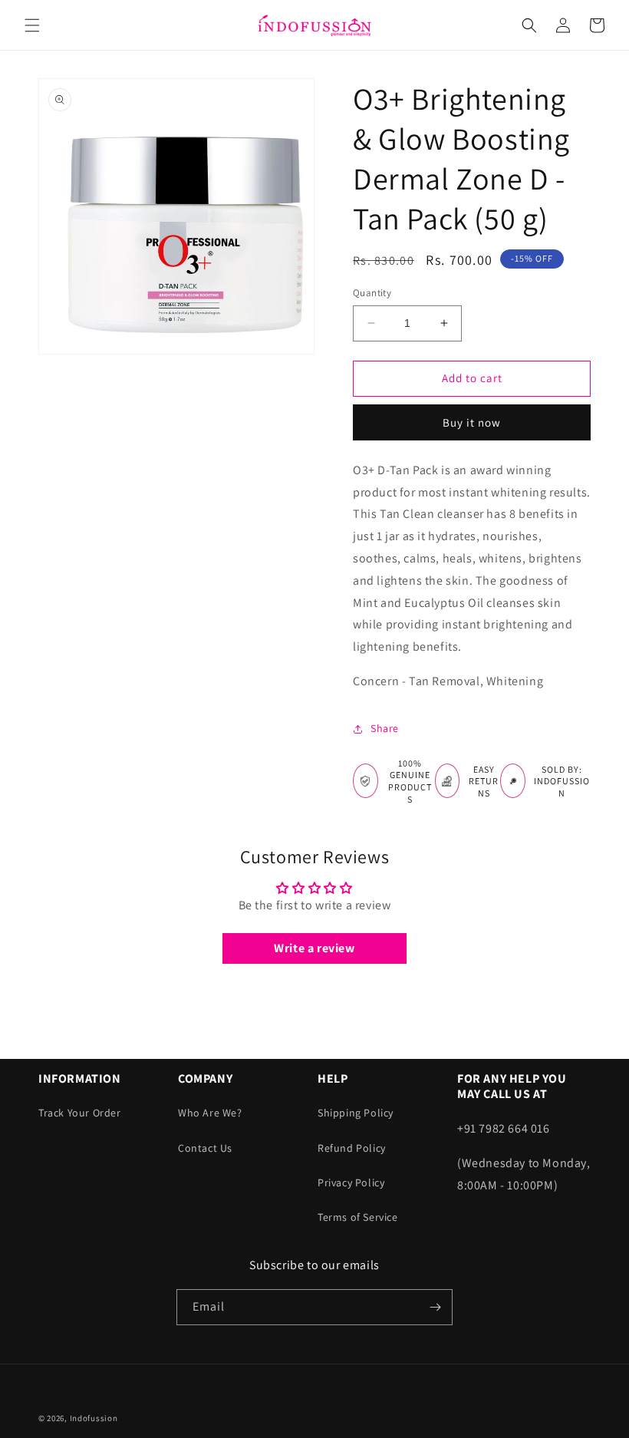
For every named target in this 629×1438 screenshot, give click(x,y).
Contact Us (205, 1148)
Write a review (314, 948)
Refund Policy (352, 1148)
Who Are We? (210, 1113)
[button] (32, 25)
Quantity (372, 292)
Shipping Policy (356, 1113)
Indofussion (94, 1418)
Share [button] (384, 728)
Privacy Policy (351, 1182)
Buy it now (472, 422)
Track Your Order (79, 1113)
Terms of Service (358, 1217)
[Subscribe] (435, 1307)
